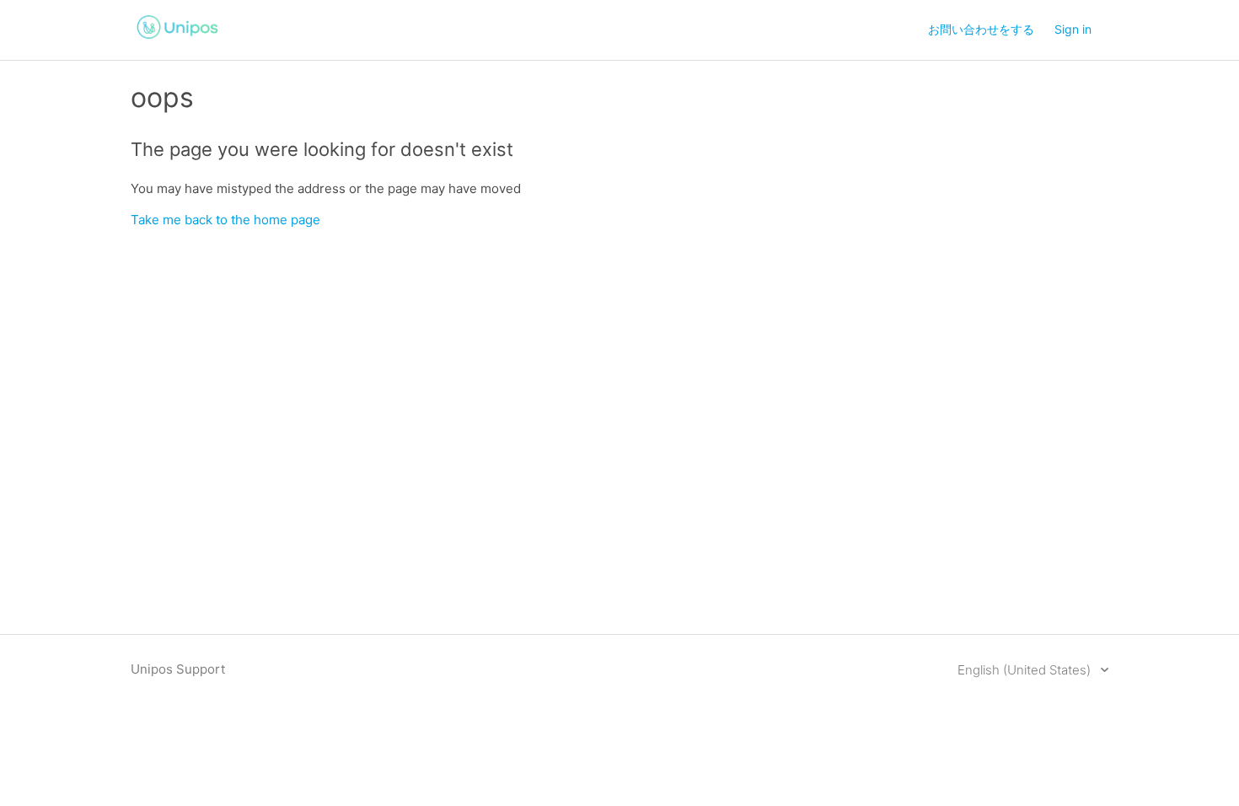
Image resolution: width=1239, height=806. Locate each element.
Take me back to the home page (225, 220)
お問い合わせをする (981, 29)
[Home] (178, 41)
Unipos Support (178, 669)
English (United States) (1025, 670)
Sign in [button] (1073, 29)
